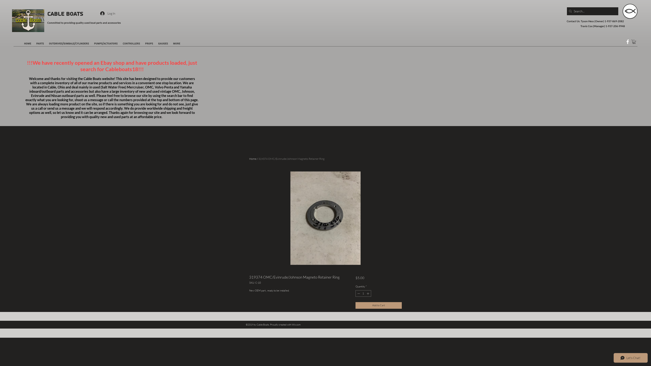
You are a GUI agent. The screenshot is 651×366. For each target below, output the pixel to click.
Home (252, 158)
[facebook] (628, 42)
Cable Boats (65, 14)
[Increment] (368, 293)
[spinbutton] (363, 293)
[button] (634, 42)
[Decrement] (358, 293)
